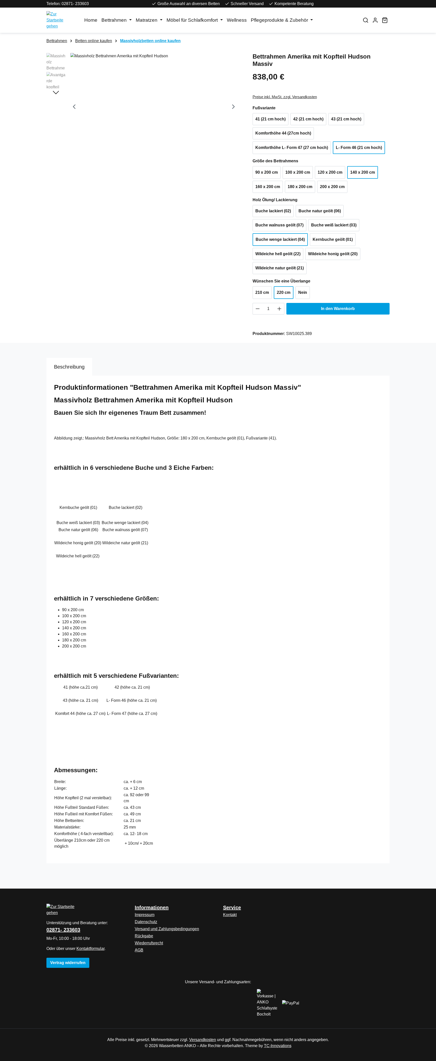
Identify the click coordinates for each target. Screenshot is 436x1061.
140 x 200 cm (362, 172)
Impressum (144, 915)
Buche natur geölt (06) (319, 211)
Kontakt (230, 915)
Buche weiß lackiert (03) (334, 225)
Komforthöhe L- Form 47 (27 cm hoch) (291, 147)
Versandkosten (202, 1040)
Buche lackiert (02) (273, 211)
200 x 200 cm (332, 187)
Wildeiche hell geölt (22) (278, 254)
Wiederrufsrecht (149, 943)
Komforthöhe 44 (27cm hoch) (283, 133)
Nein (302, 292)
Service (232, 907)
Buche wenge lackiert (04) (280, 239)
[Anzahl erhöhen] (279, 309)
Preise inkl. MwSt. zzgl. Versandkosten (285, 97)
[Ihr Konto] (375, 20)
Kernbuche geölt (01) (333, 239)
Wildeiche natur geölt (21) (279, 268)
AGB (139, 950)
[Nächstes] (233, 107)
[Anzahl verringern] (257, 309)
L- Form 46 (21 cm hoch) (359, 147)
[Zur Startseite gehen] (60, 20)
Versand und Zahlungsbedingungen (167, 929)
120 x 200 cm (330, 172)
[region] (144, 107)
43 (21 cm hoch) (346, 119)
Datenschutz (146, 922)
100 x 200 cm (297, 172)
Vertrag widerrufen (68, 963)
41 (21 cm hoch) (270, 119)
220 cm (283, 292)
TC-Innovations (277, 1046)
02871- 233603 (63, 930)
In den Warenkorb (338, 308)
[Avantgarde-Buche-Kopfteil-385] (153, 107)
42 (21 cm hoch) (308, 119)
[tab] (69, 367)
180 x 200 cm (300, 187)
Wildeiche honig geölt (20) (333, 254)
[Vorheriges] (74, 107)
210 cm (262, 292)
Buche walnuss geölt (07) (279, 225)
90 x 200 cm (266, 172)
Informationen (152, 907)
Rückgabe (144, 936)
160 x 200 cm (267, 187)
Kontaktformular (90, 948)
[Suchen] (365, 20)
